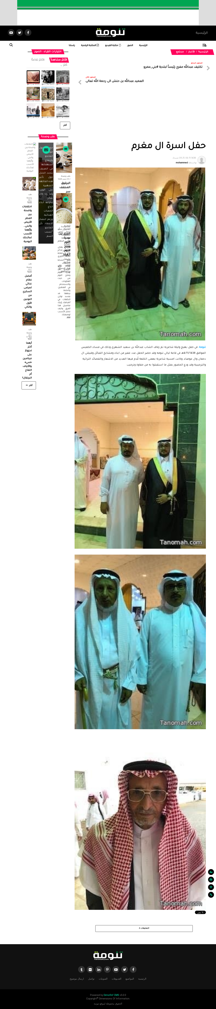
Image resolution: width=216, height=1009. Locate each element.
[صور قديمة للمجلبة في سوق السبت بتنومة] (33, 110)
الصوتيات (103, 978)
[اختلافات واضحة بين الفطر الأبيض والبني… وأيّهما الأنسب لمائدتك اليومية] (29, 184)
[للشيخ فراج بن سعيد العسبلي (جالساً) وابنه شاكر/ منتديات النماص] (48, 77)
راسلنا (72, 45)
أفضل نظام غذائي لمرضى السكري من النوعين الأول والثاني (27, 292)
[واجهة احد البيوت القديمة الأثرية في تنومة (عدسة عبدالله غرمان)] (48, 93)
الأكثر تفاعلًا (38, 60)
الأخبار (191, 52)
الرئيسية (202, 33)
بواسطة (185, 160)
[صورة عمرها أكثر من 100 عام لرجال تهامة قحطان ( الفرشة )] (62, 77)
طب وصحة (65, 176)
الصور (130, 45)
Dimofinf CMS (111, 995)
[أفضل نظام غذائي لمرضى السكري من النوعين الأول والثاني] (29, 253)
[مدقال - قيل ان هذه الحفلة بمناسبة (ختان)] (62, 93)
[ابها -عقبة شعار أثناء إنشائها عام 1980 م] (33, 77)
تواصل (91, 978)
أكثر (65, 65)
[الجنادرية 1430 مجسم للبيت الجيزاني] (33, 93)
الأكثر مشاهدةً (59, 60)
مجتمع (180, 52)
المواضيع (130, 978)
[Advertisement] (140, 115)
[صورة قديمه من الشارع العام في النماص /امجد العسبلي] (48, 110)
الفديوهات (116, 978)
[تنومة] (108, 956)
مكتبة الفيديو (112, 45)
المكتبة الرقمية (89, 45)
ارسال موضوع (77, 978)
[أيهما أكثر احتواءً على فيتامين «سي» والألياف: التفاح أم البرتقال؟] (29, 319)
